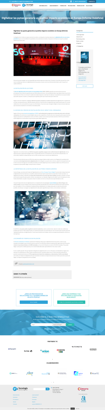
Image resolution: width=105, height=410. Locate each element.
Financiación (80, 5)
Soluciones (89, 5)
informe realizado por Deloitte (22, 241)
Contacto (15, 404)
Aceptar (72, 408)
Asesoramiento (54, 5)
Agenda (33, 401)
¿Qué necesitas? (35, 395)
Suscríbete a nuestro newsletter (22, 1)
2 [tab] (53, 382)
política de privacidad (56, 329)
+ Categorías (79, 46)
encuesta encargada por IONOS (31, 113)
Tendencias (34, 397)
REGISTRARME (33, 302)
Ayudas (14, 401)
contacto (92, 1)
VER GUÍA (84, 86)
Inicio (13, 9)
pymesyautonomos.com (28, 264)
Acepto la (53, 329)
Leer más (77, 408)
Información (43, 5)
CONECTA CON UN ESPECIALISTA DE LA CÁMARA (71, 302)
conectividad (53, 182)
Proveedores (71, 5)
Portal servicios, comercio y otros (22, 9)
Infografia (78, 43)
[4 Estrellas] (17, 277)
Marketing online (80, 39)
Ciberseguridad (80, 34)
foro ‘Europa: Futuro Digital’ (48, 172)
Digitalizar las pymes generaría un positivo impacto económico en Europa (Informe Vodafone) (50, 9)
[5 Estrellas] (18, 277)
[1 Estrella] (14, 277)
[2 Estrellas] (15, 277)
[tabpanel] (12, 349)
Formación (63, 5)
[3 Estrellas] (16, 277)
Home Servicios (16, 395)
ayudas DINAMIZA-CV (37, 404)
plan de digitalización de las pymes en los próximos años (28, 91)
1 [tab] (52, 359)
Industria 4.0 (79, 36)
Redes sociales (79, 41)
